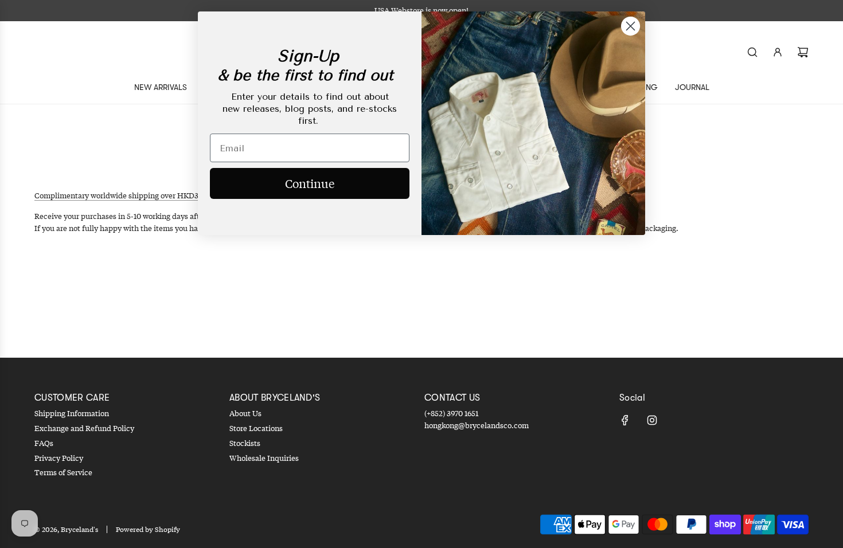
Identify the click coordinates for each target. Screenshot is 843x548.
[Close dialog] (630, 26)
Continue (309, 183)
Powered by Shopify (148, 529)
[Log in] (777, 52)
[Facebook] (625, 420)
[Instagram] (652, 420)
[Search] (752, 52)
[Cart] (802, 52)
